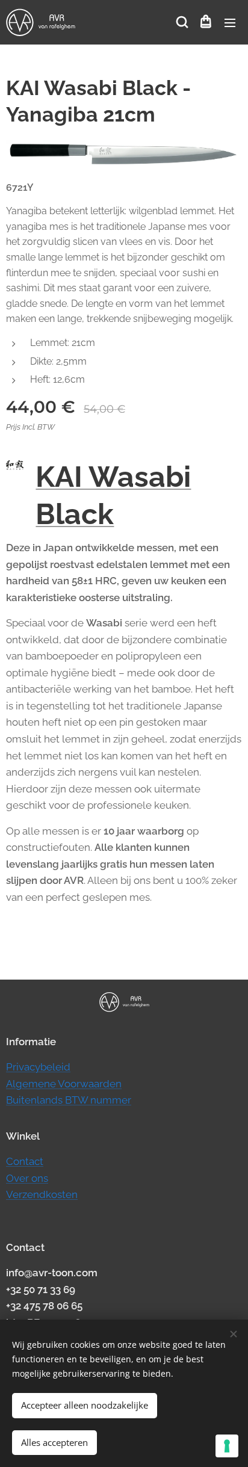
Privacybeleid (38, 1067)
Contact (24, 1161)
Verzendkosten (42, 1194)
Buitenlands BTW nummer (68, 1100)
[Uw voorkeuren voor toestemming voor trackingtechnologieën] (226, 1446)
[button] (181, 22)
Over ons (27, 1178)
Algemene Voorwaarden (64, 1084)
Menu (230, 22)
